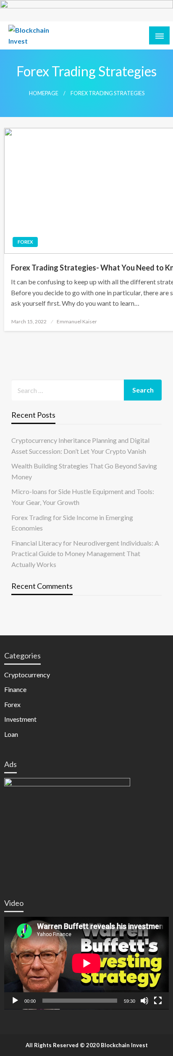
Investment (20, 719)
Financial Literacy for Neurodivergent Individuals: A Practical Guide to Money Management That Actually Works (85, 553)
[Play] (15, 1000)
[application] (86, 963)
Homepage (43, 93)
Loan (11, 734)
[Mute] (144, 1000)
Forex (25, 241)
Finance (15, 689)
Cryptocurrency (27, 675)
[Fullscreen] (158, 1000)
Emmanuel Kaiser (77, 321)
